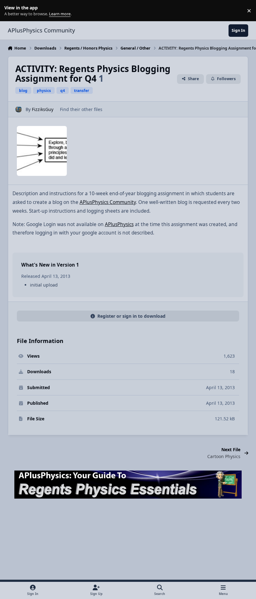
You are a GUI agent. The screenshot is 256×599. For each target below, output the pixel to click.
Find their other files (81, 109)
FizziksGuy (42, 109)
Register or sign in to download (131, 316)
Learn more (12, 11)
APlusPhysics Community (108, 202)
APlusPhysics (119, 224)
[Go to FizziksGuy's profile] (18, 109)
